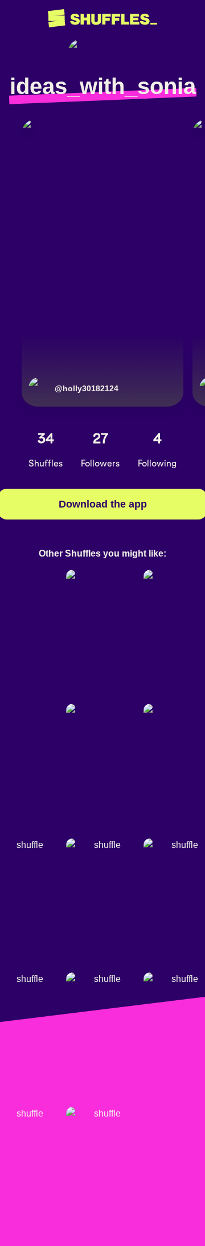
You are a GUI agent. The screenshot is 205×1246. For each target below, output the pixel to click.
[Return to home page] (102, 18)
